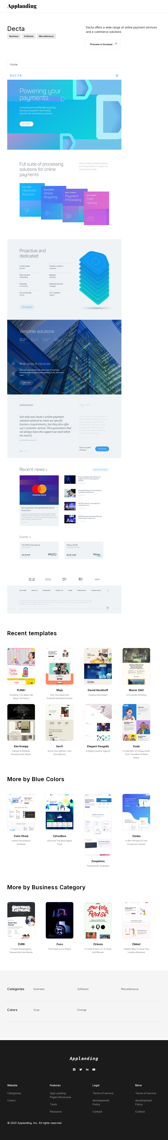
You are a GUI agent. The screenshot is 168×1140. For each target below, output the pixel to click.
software (28, 36)
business (14, 36)
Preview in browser (101, 44)
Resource (56, 1111)
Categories (14, 1093)
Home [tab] (14, 64)
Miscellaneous (130, 989)
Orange (81, 1010)
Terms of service (103, 1093)
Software (83, 989)
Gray (36, 1010)
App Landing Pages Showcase (60, 1095)
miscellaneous (46, 36)
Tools (53, 1104)
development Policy (101, 1102)
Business (38, 989)
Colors (11, 1100)
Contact (97, 1111)
